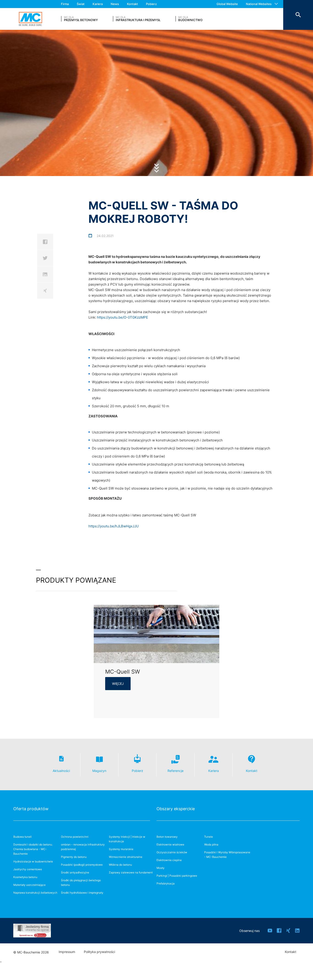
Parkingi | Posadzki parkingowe (176, 875)
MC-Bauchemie (30, 19)
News (115, 4)
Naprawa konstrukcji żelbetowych (35, 892)
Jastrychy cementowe (27, 869)
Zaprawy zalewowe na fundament (131, 872)
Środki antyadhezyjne (75, 872)
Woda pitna (211, 844)
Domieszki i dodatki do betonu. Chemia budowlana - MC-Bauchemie (33, 849)
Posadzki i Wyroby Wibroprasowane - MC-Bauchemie (227, 855)
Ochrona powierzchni (74, 836)
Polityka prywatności (99, 951)
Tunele (208, 836)
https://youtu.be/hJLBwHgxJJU (113, 526)
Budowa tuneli (22, 836)
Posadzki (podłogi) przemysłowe (82, 864)
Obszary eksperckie (175, 808)
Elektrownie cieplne (169, 860)
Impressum (67, 951)
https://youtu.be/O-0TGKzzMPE (122, 317)
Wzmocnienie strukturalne (125, 857)
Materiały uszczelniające (29, 885)
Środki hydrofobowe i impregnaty (82, 892)
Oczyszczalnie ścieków (171, 852)
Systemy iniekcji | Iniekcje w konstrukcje (127, 839)
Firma (65, 4)
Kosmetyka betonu (25, 877)
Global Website (227, 4)
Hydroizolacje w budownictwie (33, 861)
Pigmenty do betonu (74, 857)
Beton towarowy (167, 836)
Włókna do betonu (120, 864)
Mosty (160, 868)
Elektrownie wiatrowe (170, 844)
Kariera (98, 4)
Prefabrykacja (165, 883)
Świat (81, 4)
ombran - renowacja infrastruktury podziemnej (83, 847)
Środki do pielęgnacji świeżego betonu (81, 883)
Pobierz (151, 4)
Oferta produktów (31, 808)
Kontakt (132, 4)
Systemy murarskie (121, 849)
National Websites (259, 4)
